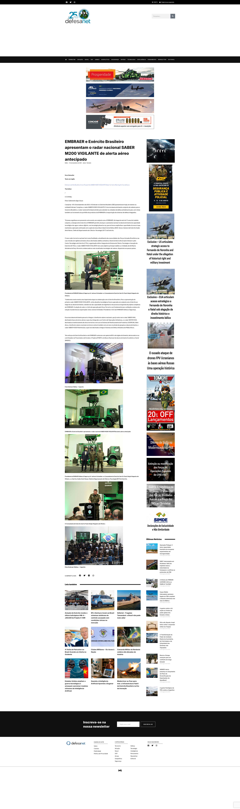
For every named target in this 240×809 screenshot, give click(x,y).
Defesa (123, 59)
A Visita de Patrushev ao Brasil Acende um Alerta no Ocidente (75, 652)
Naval (87, 59)
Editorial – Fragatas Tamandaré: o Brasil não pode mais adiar (128, 615)
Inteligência (141, 59)
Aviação (80, 59)
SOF (92, 59)
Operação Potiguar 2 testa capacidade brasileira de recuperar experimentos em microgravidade (167, 549)
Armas (97, 59)
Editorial (171, 59)
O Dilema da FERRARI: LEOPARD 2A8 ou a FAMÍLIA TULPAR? (167, 582)
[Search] (172, 16)
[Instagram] (74, 2)
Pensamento (152, 59)
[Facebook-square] (67, 2)
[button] (80, 575)
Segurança (115, 59)
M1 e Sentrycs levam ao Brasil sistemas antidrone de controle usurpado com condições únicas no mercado (102, 618)
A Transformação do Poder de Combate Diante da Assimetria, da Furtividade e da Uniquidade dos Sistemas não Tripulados (166, 641)
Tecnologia (131, 59)
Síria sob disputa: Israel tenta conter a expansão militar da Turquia (167, 625)
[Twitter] (70, 2)
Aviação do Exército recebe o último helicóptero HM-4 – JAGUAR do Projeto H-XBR (76, 615)
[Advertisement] (120, 38)
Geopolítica (105, 59)
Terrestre (72, 59)
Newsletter (162, 59)
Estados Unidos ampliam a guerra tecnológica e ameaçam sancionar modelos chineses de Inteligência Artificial (76, 686)
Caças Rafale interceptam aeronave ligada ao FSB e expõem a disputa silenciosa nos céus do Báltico (167, 596)
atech (84, 163)
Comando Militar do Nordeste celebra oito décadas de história (128, 652)
